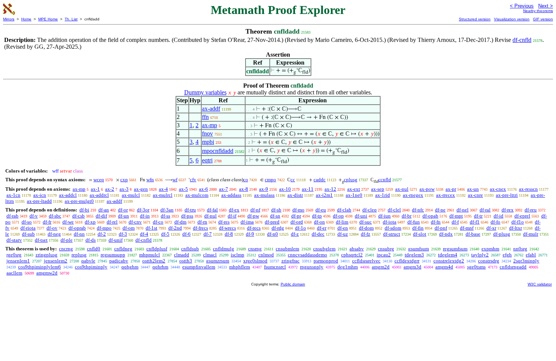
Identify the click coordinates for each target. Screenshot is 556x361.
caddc (320, 179)
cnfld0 (93, 248)
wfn (150, 179)
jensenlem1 (18, 261)
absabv (356, 248)
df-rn (202, 222)
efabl (531, 255)
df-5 (165, 234)
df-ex (234, 210)
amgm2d (381, 267)
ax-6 (203, 189)
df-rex (508, 210)
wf (174, 179)
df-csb (78, 216)
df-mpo (104, 228)
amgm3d (412, 267)
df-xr (491, 228)
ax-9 (263, 189)
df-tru (190, 210)
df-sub (28, 234)
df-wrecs (227, 228)
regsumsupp (113, 255)
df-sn (275, 216)
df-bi (84, 210)
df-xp (90, 222)
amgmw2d (46, 273)
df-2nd (175, 228)
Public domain (293, 284)
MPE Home (48, 19)
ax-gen (141, 189)
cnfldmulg (223, 248)
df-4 (144, 234)
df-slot (419, 234)
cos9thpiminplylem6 (39, 267)
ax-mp (209, 125)
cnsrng (255, 248)
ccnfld (384, 179)
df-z (295, 234)
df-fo (495, 222)
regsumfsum (455, 248)
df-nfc (418, 210)
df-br (407, 216)
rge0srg (14, 255)
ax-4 (163, 189)
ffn (205, 117)
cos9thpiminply (91, 267)
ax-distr (295, 195)
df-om (129, 228)
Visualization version (512, 19)
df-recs (254, 228)
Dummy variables (205, 92)
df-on (319, 222)
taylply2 (480, 255)
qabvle (88, 261)
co (245, 179)
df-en (342, 228)
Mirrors (8, 19)
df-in (145, 216)
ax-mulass (264, 195)
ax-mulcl (131, 195)
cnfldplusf (156, 248)
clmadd (181, 255)
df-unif (116, 240)
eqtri (207, 160)
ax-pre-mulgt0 (79, 201)
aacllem (14, 273)
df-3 (123, 234)
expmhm (490, 248)
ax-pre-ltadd (39, 201)
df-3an (167, 210)
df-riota (28, 228)
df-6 (186, 234)
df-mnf (467, 228)
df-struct (391, 234)
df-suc (365, 222)
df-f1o (517, 222)
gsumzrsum (217, 261)
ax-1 (95, 189)
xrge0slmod (255, 261)
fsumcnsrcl (275, 267)
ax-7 (223, 189)
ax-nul (401, 189)
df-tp (317, 216)
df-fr (47, 222)
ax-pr (451, 189)
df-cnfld (522, 40)
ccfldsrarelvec (366, 261)
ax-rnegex (413, 195)
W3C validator (540, 284)
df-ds (90, 240)
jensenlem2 (55, 261)
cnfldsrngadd (513, 267)
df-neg (54, 234)
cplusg (350, 179)
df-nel (463, 210)
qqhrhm (160, 267)
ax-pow (427, 189)
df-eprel (522, 216)
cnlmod (266, 255)
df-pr (296, 216)
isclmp (237, 255)
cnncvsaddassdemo (307, 255)
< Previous (522, 6)
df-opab (430, 216)
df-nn (79, 234)
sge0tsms (476, 267)
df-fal (212, 210)
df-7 (207, 234)
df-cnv (135, 222)
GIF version (543, 19)
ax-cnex (498, 189)
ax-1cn (13, 195)
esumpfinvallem (198, 267)
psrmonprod (326, 261)
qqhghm (129, 267)
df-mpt (456, 216)
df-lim (342, 222)
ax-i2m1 (324, 195)
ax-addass (231, 195)
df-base (473, 234)
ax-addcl (68, 195)
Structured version (475, 19)
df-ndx (446, 234)
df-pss (187, 216)
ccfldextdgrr (406, 261)
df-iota (389, 222)
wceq (98, 179)
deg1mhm (347, 267)
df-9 (250, 234)
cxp (124, 179)
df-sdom (393, 228)
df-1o (300, 228)
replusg (79, 255)
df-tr (478, 216)
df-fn (436, 222)
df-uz (342, 234)
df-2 (102, 234)
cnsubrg (386, 248)
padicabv (118, 261)
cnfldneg (123, 248)
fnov (207, 133)
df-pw (253, 216)
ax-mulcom (196, 195)
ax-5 (183, 189)
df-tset (41, 240)
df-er (321, 228)
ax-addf (211, 108)
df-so (27, 222)
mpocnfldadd (217, 151)
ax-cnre (475, 195)
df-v (34, 216)
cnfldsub (190, 248)
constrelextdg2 (448, 261)
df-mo (298, 210)
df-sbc (55, 216)
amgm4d (444, 267)
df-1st (151, 228)
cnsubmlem (287, 248)
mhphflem (239, 267)
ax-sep (377, 189)
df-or (123, 210)
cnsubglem (324, 248)
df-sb (276, 210)
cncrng (66, 248)
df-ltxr (515, 228)
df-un (123, 216)
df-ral (485, 210)
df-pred (272, 222)
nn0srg (520, 248)
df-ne (440, 210)
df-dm (180, 222)
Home (26, 19)
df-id (498, 216)
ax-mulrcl (162, 195)
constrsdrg (488, 261)
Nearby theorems (538, 11)
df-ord (296, 222)
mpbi (208, 142)
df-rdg (278, 228)
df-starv (14, 240)
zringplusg (46, 255)
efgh (507, 255)
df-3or (143, 210)
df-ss (165, 216)
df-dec (318, 234)
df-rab (12, 216)
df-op (338, 216)
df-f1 (475, 222)
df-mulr (530, 234)
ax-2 (109, 189)
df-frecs (200, 228)
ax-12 (330, 189)
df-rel (112, 222)
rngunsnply (311, 267)
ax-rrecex (445, 195)
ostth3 (185, 261)
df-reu (531, 210)
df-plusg (501, 234)
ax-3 (124, 189)
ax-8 (243, 189)
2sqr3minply (526, 261)
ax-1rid (382, 195)
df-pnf (441, 228)
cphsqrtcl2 (352, 255)
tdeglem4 (447, 255)
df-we (68, 222)
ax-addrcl (99, 195)
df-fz (365, 234)
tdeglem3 (414, 255)
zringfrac (290, 261)
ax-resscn (528, 189)
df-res (224, 222)
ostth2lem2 (153, 261)
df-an (103, 210)
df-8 (229, 234)
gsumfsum (418, 248)
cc (292, 179)
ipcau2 (384, 255)
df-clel (394, 210)
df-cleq (369, 210)
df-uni (361, 216)
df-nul (210, 216)
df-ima (247, 222)
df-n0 (272, 234)
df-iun (384, 216)
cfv (193, 179)
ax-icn (39, 195)
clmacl (210, 255)
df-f (455, 222)
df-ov (52, 228)
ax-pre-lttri (507, 195)
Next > (545, 6)
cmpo (270, 179)
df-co (158, 222)
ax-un (473, 189)
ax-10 (285, 189)
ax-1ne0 (354, 195)
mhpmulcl (149, 255)
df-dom (366, 228)
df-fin (418, 228)
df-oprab (77, 228)
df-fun (413, 222)
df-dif (101, 216)
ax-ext (353, 189)
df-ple (67, 240)
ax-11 (308, 189)
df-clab (344, 210)
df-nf (255, 210)
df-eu (320, 210)
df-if (232, 216)
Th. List (71, 19)
